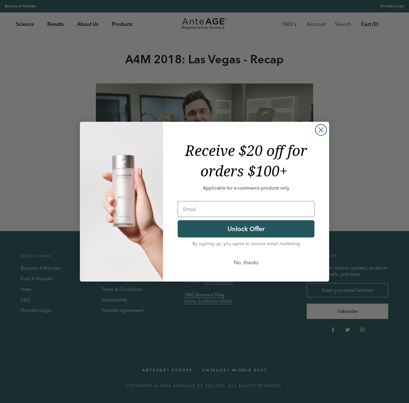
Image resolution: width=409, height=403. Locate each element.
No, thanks (246, 262)
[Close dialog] (321, 130)
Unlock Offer (246, 229)
